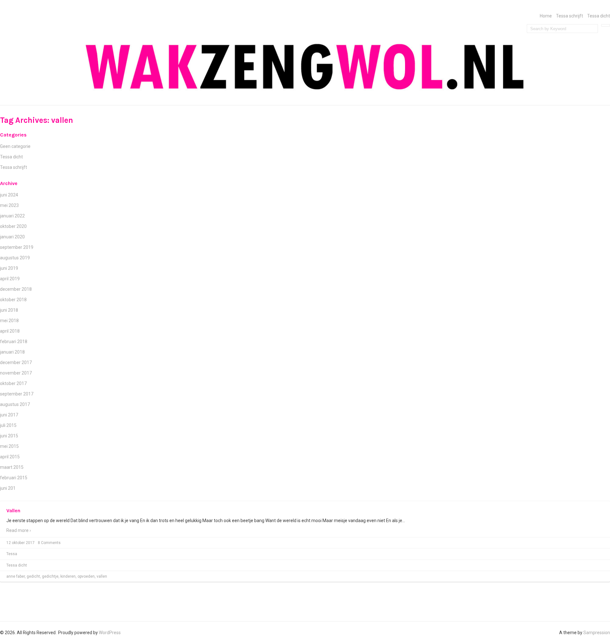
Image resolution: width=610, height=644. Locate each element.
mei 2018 (9, 320)
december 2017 (16, 362)
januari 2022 (12, 215)
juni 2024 (9, 194)
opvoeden (86, 576)
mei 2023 (9, 205)
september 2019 (16, 247)
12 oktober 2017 (20, 543)
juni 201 (8, 488)
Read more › (18, 530)
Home (546, 15)
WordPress (110, 632)
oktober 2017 (13, 383)
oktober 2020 (13, 226)
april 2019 (10, 278)
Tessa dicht (598, 15)
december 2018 (16, 289)
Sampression (596, 632)
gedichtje (50, 576)
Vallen (13, 511)
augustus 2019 (15, 257)
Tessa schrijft (569, 15)
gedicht (33, 576)
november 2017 (16, 372)
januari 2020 (12, 236)
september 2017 (16, 393)
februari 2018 (13, 341)
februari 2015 (13, 477)
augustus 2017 (15, 404)
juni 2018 (9, 310)
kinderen (68, 576)
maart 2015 (12, 467)
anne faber (15, 576)
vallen (102, 576)
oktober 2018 (13, 299)
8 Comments (49, 543)
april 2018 (10, 331)
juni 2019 (9, 268)
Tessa (11, 554)
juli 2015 (8, 425)
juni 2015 (9, 435)
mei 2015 (9, 446)
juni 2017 (9, 414)
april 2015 (10, 456)
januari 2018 (12, 352)
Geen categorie (15, 146)
